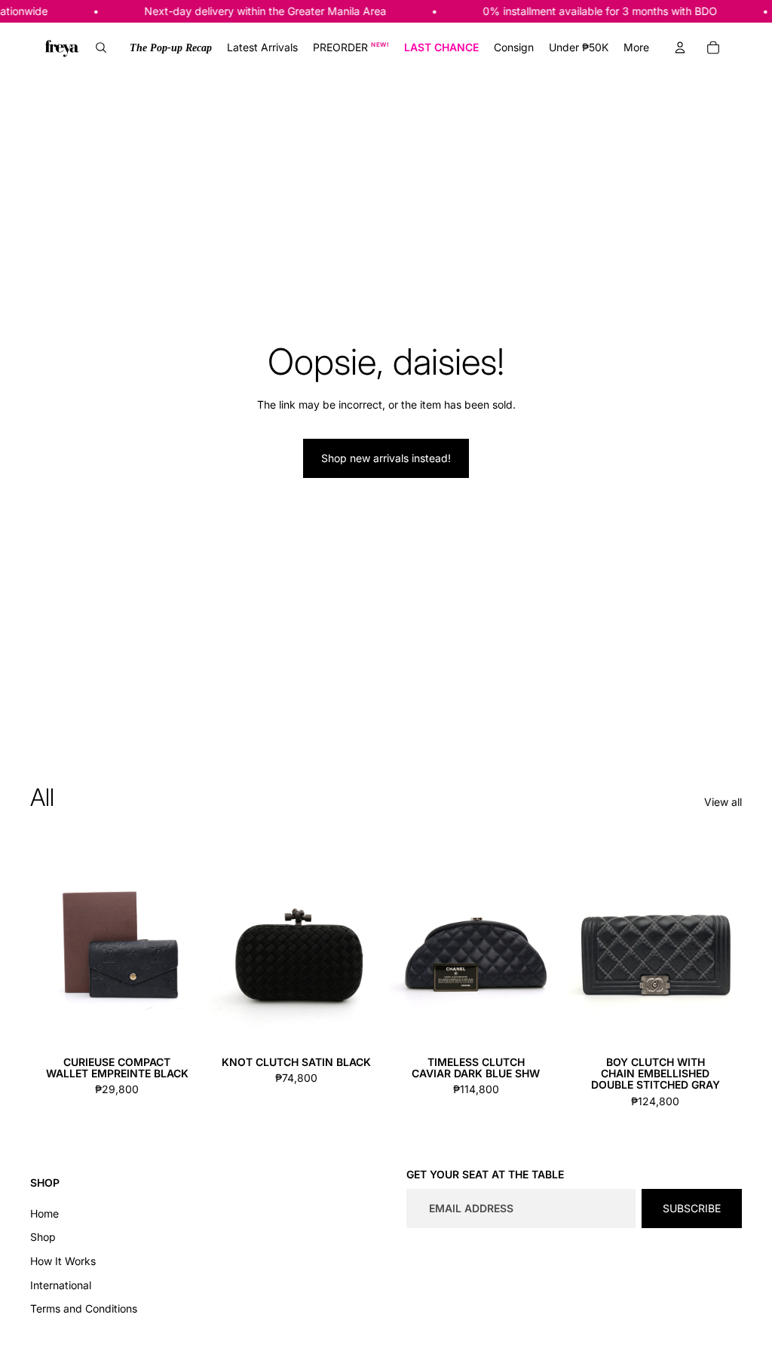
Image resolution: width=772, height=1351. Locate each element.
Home (44, 1213)
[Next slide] (192, 941)
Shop (43, 1236)
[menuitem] (171, 47)
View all (723, 801)
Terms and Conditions (83, 1308)
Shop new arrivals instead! (386, 458)
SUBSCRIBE (692, 1208)
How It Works (63, 1260)
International (60, 1285)
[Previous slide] (42, 941)
